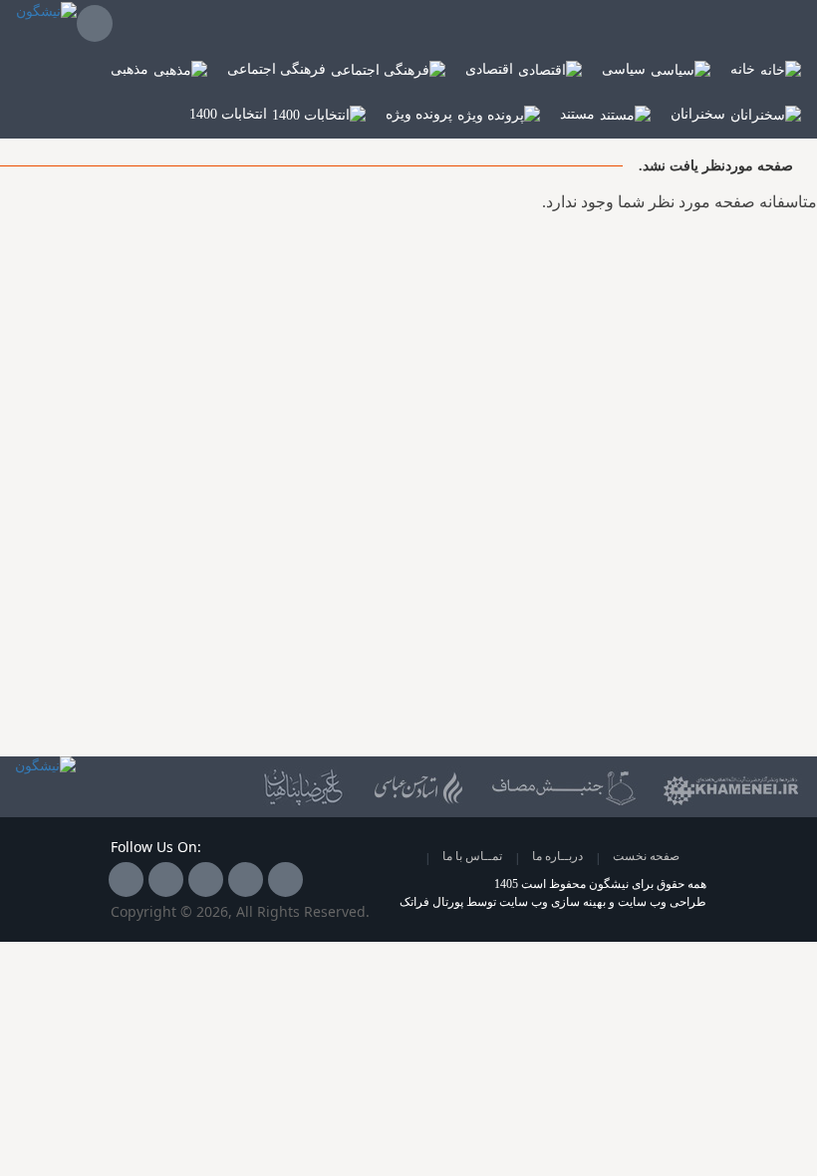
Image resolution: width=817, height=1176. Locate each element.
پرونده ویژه (419, 114)
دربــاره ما (557, 856)
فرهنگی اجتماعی (276, 69)
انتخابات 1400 (228, 114)
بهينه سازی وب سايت (552, 902)
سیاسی (624, 69)
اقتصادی (489, 69)
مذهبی (129, 69)
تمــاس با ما (472, 856)
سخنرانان (698, 114)
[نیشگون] (46, 24)
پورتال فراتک (431, 902)
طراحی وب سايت (662, 902)
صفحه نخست (646, 856)
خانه (742, 69)
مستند (577, 114)
